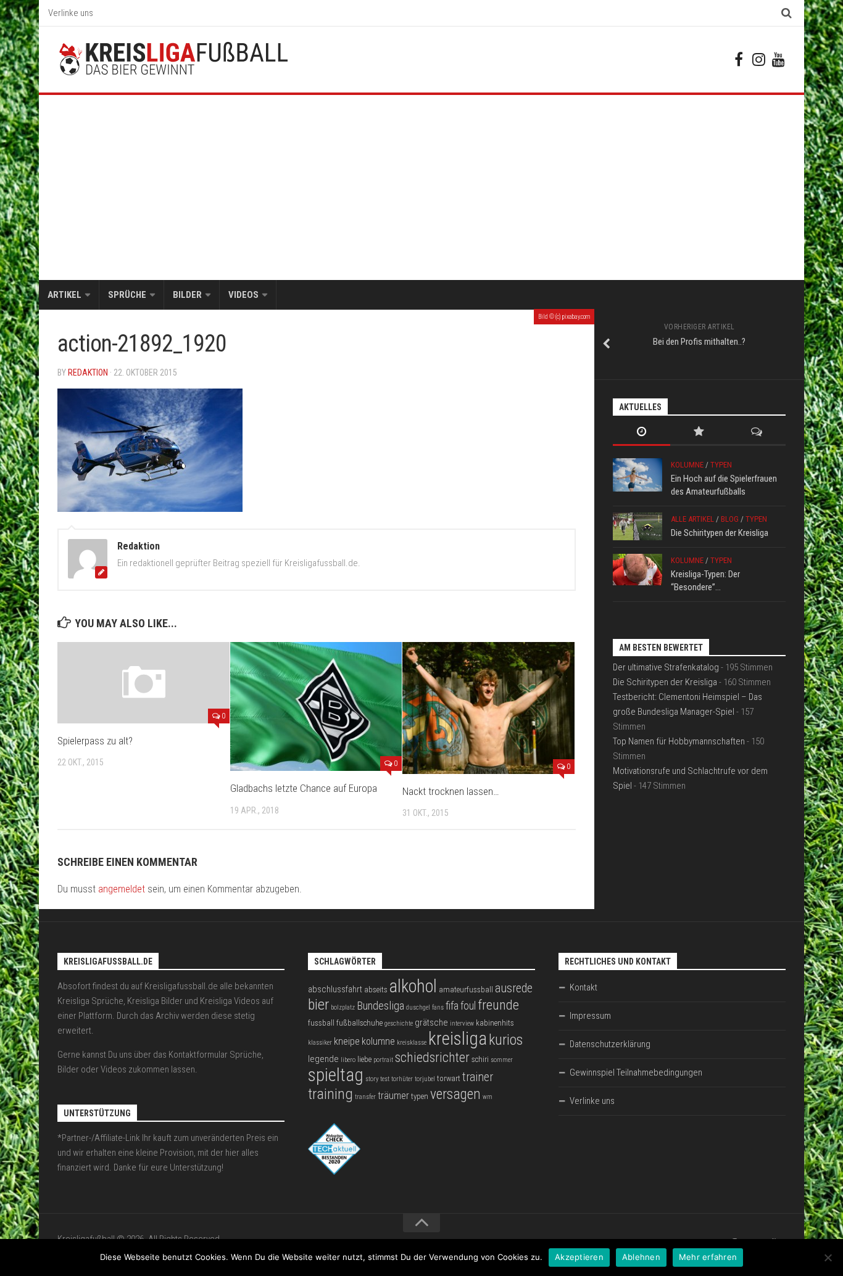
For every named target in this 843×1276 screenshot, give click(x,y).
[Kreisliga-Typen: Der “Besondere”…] (637, 569)
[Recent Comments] (757, 432)
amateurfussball (466, 989)
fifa (452, 1006)
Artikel (64, 294)
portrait (383, 1060)
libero (348, 1060)
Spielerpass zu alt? (95, 741)
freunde (498, 1005)
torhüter (402, 1079)
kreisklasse (411, 1043)
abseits (376, 989)
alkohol (413, 986)
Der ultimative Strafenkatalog (666, 667)
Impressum (590, 1015)
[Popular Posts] (699, 432)
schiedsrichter (432, 1057)
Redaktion (88, 372)
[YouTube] (778, 59)
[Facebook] (738, 59)
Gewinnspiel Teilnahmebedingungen (636, 1072)
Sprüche (127, 294)
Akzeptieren (579, 1257)
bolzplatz (343, 1007)
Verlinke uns (70, 13)
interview (462, 1023)
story (371, 1079)
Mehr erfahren (708, 1257)
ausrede (514, 988)
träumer (393, 1095)
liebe (364, 1059)
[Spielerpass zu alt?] (143, 682)
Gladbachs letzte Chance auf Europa (303, 788)
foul (468, 1006)
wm (487, 1097)
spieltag (335, 1074)
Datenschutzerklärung (610, 1044)
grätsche (431, 1022)
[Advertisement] (421, 187)
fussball (321, 1022)
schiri (480, 1059)
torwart (448, 1078)
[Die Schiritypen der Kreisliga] (637, 526)
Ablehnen (641, 1257)
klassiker (320, 1043)
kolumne (378, 1041)
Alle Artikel (692, 519)
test (384, 1079)
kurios (506, 1039)
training (330, 1094)
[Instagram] (758, 59)
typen (419, 1096)
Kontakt (583, 987)
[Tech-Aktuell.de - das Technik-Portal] (334, 1171)
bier (318, 1004)
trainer (477, 1077)
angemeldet (121, 889)
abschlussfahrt (335, 989)
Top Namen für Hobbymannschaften (679, 741)
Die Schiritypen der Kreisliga (719, 532)
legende (323, 1058)
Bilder (187, 294)
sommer (502, 1060)
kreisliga (457, 1038)
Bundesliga (380, 1006)
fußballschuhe (359, 1022)
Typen (721, 464)
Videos (243, 294)
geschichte (398, 1023)
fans (438, 1007)
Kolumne (687, 464)
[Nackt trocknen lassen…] (488, 707)
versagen (455, 1094)
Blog (730, 519)
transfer (365, 1097)
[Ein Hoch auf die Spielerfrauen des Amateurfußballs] (637, 475)
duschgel (418, 1007)
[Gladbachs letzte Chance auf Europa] (316, 706)
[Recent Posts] (641, 432)
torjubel (425, 1079)
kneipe (347, 1041)
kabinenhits (495, 1022)
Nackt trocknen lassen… (450, 791)
